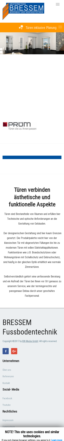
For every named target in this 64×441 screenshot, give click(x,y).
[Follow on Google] (14, 351)
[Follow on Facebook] (6, 351)
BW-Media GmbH (30, 341)
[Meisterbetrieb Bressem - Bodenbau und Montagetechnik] (23, 11)
